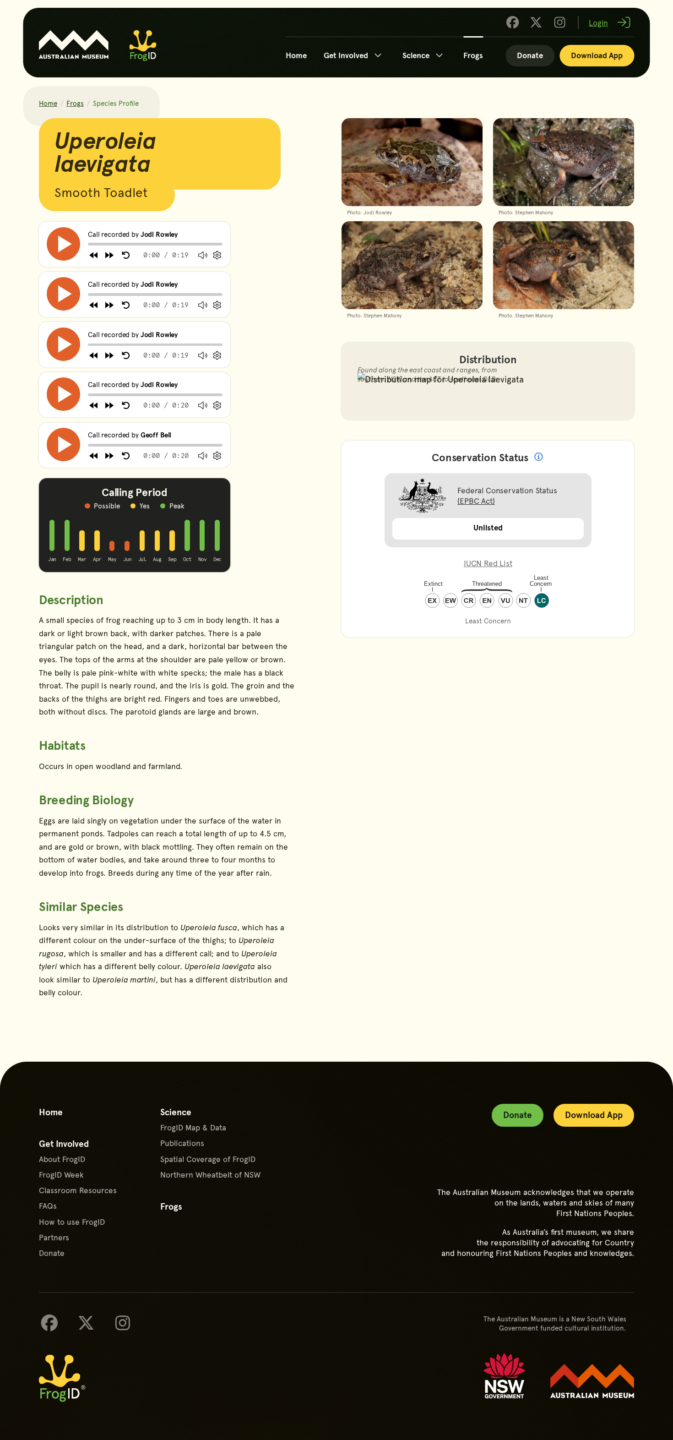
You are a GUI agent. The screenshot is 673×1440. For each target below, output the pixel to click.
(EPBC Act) (475, 500)
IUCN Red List (488, 562)
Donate (530, 54)
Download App (597, 54)
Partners (54, 1237)
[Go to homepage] (143, 45)
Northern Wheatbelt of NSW (210, 1174)
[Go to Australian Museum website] (74, 44)
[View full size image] (412, 168)
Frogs (473, 54)
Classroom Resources (78, 1190)
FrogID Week (61, 1174)
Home (296, 54)
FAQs (48, 1205)
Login (598, 22)
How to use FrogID (72, 1221)
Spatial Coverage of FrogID (207, 1159)
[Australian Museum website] (592, 1381)
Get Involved (346, 54)
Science (415, 54)
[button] (63, 244)
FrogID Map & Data (193, 1127)
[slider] (88, 244)
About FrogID (62, 1159)
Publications (182, 1143)
